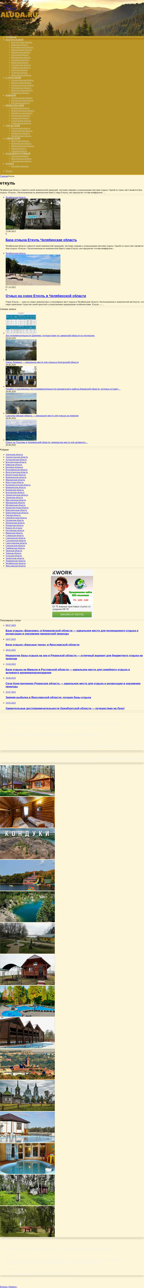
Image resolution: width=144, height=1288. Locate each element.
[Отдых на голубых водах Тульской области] (27, 858)
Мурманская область (21, 88)
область (115, 758)
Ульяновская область (21, 123)
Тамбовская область (20, 67)
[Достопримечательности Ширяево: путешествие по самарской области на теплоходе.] (21, 333)
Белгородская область (21, 42)
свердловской (47, 762)
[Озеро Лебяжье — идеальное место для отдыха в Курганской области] (21, 360)
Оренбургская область (21, 113)
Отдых (10, 163)
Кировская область (20, 108)
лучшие (58, 758)
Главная (4, 176)
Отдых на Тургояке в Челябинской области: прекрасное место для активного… (47, 442)
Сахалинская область (21, 161)
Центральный (14, 40)
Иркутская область (20, 141)
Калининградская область (18, 485)
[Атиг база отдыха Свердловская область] (27, 795)
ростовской (10, 761)
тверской (65, 762)
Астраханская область (21, 98)
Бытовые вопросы (20, 166)
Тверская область (19, 70)
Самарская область (20, 118)
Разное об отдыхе (14, 528)
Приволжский (15, 105)
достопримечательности (27, 758)
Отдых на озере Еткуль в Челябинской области (46, 296)
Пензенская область (20, 115)
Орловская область (20, 60)
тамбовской (57, 761)
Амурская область (20, 156)
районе (2, 761)
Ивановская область (21, 52)
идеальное (48, 758)
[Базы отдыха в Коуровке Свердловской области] (27, 1047)
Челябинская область (21, 136)
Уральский (13, 126)
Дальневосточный (18, 153)
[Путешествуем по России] (21, 32)
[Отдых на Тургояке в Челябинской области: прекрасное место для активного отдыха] (21, 440)
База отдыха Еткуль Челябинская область (41, 240)
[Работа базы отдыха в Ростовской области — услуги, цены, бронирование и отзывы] (27, 1142)
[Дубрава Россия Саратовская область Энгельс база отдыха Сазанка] (27, 953)
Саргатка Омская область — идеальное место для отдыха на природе (42, 415)
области (102, 758)
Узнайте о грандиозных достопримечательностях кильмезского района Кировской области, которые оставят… (63, 389)
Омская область (18, 148)
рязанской (19, 762)
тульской (71, 762)
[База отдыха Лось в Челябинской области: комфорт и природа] (27, 1236)
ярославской (92, 761)
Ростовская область (20, 103)
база (3, 758)
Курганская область (20, 128)
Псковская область (20, 93)
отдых (125, 758)
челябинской (80, 761)
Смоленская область (21, 65)
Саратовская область (21, 120)
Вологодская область (21, 83)
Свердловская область (21, 131)
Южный (11, 95)
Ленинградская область (22, 85)
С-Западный (13, 77)
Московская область (21, 57)
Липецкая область (20, 55)
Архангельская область (22, 80)
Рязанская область (19, 62)
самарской (28, 762)
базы (10, 758)
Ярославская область (21, 75)
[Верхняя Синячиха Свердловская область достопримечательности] (27, 1110)
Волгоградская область (22, 100)
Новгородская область (22, 90)
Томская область (19, 151)
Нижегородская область (22, 110)
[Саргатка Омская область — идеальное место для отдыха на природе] (21, 413)
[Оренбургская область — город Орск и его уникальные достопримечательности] (27, 1079)
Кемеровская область (21, 143)
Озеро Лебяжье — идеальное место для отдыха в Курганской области (42, 362)
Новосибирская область (22, 146)
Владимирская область (22, 47)
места (65, 759)
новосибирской (89, 759)
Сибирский (13, 138)
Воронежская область (21, 50)
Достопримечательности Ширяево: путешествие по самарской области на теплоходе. (50, 335)
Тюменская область (20, 133)
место (70, 758)
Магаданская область (21, 158)
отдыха (137, 758)
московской (77, 759)
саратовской (37, 761)
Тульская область (19, 72)
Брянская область (19, 45)
